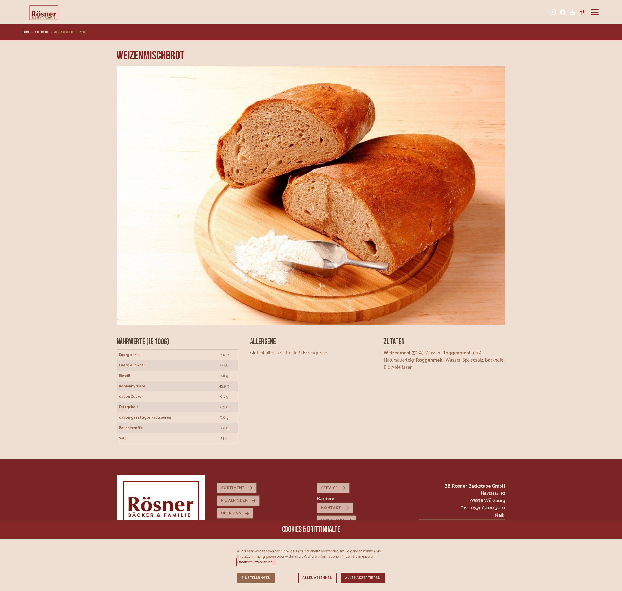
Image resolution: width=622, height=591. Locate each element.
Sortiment (233, 488)
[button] (595, 12)
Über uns (231, 513)
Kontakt (331, 508)
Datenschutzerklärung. (255, 562)
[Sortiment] (582, 12)
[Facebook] (563, 12)
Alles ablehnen (317, 578)
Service (329, 488)
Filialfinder (234, 500)
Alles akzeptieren (362, 578)
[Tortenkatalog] (572, 12)
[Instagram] (553, 12)
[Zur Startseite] (43, 12)
